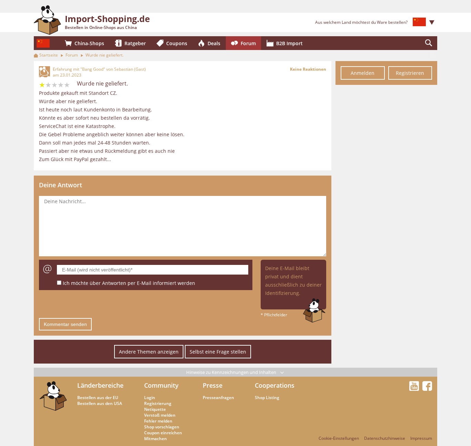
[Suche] (428, 43)
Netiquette (155, 409)
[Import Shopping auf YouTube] (415, 389)
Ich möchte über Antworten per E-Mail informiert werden (129, 283)
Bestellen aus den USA (99, 403)
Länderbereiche (100, 385)
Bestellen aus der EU (97, 397)
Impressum (421, 438)
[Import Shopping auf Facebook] (427, 389)
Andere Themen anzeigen (149, 351)
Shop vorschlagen (161, 427)
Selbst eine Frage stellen (218, 351)
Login (149, 397)
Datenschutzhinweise (384, 438)
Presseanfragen (218, 397)
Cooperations (274, 385)
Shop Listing (267, 397)
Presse (212, 385)
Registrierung (157, 403)
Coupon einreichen (163, 433)
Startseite (48, 55)
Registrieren (410, 73)
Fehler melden (158, 421)
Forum (72, 55)
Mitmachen (155, 439)
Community (161, 385)
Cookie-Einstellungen (339, 438)
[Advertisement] (386, 192)
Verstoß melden (160, 415)
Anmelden (362, 73)
